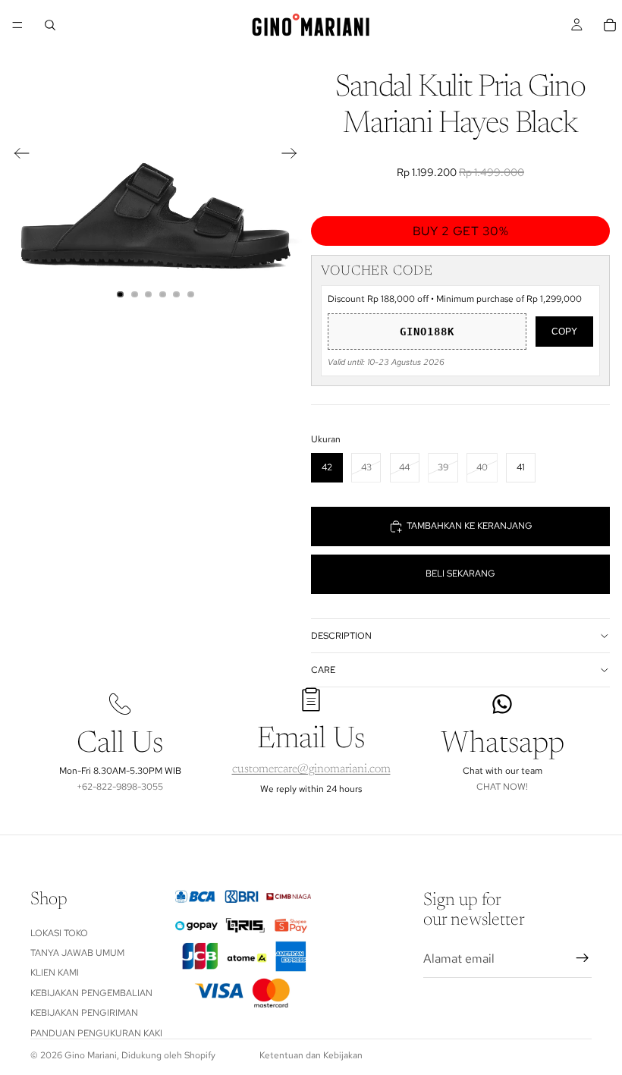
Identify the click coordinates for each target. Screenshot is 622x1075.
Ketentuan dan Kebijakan (311, 1055)
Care (323, 670)
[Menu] (17, 25)
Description (341, 636)
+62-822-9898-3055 (120, 787)
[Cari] (50, 25)
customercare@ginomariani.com (311, 769)
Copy (564, 331)
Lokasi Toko (59, 932)
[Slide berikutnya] (294, 155)
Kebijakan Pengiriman (84, 1013)
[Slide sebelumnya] (17, 155)
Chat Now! (502, 787)
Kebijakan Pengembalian (91, 993)
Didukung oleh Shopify (168, 1055)
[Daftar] (582, 958)
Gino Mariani (90, 1055)
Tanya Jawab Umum (77, 953)
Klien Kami (54, 973)
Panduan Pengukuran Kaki (96, 1032)
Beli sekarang (460, 573)
